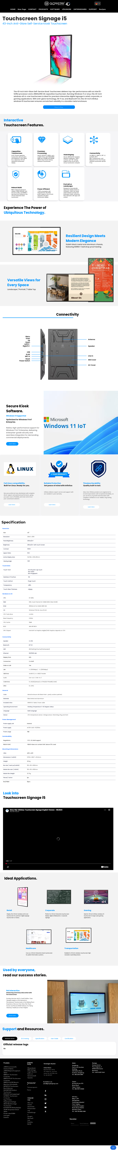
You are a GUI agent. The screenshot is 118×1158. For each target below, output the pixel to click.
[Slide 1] (55, 1019)
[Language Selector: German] (97, 3)
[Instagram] (45, 1099)
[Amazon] (45, 1111)
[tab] (9, 1038)
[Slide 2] (57, 1019)
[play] (98, 84)
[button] (59, 58)
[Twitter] (45, 1103)
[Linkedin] (45, 1095)
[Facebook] (45, 1091)
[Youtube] (45, 1107)
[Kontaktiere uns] (113, 1148)
